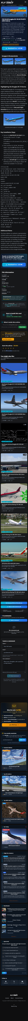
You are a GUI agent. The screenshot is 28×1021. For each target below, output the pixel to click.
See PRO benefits (7, 339)
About (12, 998)
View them (22, 327)
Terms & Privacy (19, 998)
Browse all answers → (14, 900)
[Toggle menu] (25, 2)
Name (4, 643)
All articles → (14, 936)
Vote (4, 972)
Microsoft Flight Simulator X (12, 5)
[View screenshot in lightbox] (24, 15)
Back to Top (14, 1006)
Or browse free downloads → (14, 728)
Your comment (6, 658)
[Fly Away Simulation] (12, 1)
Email (4, 649)
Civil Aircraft (21, 5)
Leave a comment (15, 620)
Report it (9, 306)
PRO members (6, 299)
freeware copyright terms (11, 304)
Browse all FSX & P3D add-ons (14, 603)
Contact (7, 998)
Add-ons (3, 5)
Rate (13, 36)
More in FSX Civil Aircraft (15, 606)
